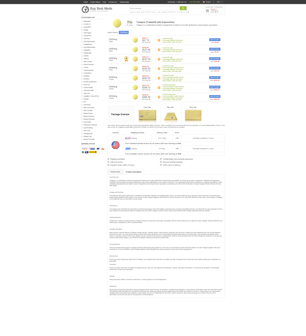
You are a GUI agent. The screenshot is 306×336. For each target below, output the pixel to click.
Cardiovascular (89, 70)
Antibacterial (88, 44)
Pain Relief (87, 122)
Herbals (86, 99)
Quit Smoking (88, 128)
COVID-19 (87, 24)
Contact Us (113, 2)
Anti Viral (87, 38)
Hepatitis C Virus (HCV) (91, 96)
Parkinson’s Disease (90, 125)
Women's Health (89, 139)
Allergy (86, 30)
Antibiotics (87, 50)
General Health (89, 90)
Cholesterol (87, 73)
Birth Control (88, 61)
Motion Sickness (89, 116)
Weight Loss (88, 136)
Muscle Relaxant (89, 119)
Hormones (87, 105)
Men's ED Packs (89, 107)
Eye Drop (87, 84)
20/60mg (123, 32)
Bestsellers (87, 21)
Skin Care (87, 130)
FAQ (104, 2)
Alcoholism (87, 27)
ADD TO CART (214, 39)
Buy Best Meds (101, 8)
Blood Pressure (89, 64)
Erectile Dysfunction (90, 82)
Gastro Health (88, 87)
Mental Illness (88, 113)
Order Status (95, 2)
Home (86, 2)
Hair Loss (87, 93)
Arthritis (86, 56)
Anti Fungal (87, 33)
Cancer (86, 67)
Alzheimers (87, 36)
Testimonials (124, 2)
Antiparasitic (88, 53)
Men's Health (88, 110)
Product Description (133, 172)
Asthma (86, 59)
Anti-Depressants (89, 41)
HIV (85, 102)
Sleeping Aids (88, 133)
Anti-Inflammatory (89, 47)
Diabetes (86, 76)
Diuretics (86, 79)
